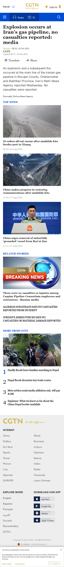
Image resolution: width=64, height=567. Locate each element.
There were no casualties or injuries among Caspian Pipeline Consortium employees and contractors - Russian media (31, 296)
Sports (6, 452)
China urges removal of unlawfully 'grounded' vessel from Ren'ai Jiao (25, 239)
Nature (37, 458)
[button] (7, 362)
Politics (7, 441)
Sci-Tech (8, 446)
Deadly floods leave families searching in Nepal (33, 370)
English (7, 497)
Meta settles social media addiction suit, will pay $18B (34, 392)
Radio (21, 17)
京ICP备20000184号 (42, 540)
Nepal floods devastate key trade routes (29, 380)
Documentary (10, 525)
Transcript (39, 474)
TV (33, 17)
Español (7, 503)
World (37, 435)
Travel (6, 458)
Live (5, 469)
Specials (8, 474)
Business (39, 441)
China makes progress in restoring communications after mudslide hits (26, 191)
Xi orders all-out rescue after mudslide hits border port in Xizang (30, 143)
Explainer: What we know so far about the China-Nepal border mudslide (31, 402)
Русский (7, 520)
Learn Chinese (42, 480)
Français (8, 509)
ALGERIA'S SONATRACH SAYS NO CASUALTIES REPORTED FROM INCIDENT (30, 308)
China (6, 435)
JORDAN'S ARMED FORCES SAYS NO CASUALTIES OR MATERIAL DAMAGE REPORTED (32, 319)
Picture (7, 463)
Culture (38, 446)
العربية (6, 514)
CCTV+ (7, 531)
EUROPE (8, 480)
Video (37, 463)
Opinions (39, 452)
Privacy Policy (7, 564)
